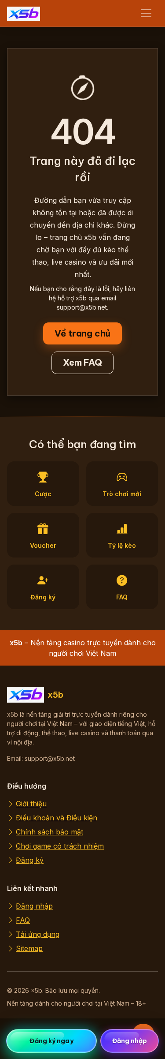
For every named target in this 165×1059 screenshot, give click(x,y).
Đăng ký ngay (51, 1041)
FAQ (23, 920)
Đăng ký (30, 860)
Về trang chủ (83, 333)
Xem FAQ (82, 362)
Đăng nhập (34, 906)
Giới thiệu (31, 803)
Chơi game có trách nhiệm (60, 846)
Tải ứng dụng (37, 934)
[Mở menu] (146, 13)
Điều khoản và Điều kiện (56, 817)
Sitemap (29, 948)
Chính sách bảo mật (49, 831)
